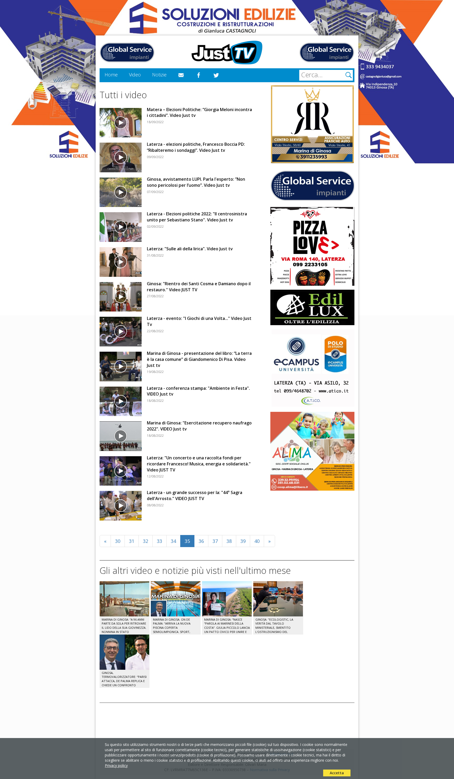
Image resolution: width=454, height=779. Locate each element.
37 (215, 541)
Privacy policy (116, 765)
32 (145, 541)
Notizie (159, 74)
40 (257, 541)
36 (201, 541)
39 (243, 541)
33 (159, 541)
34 (173, 541)
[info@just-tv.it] (181, 75)
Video (135, 74)
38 (229, 541)
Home (111, 74)
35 (187, 541)
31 (131, 541)
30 (117, 541)
